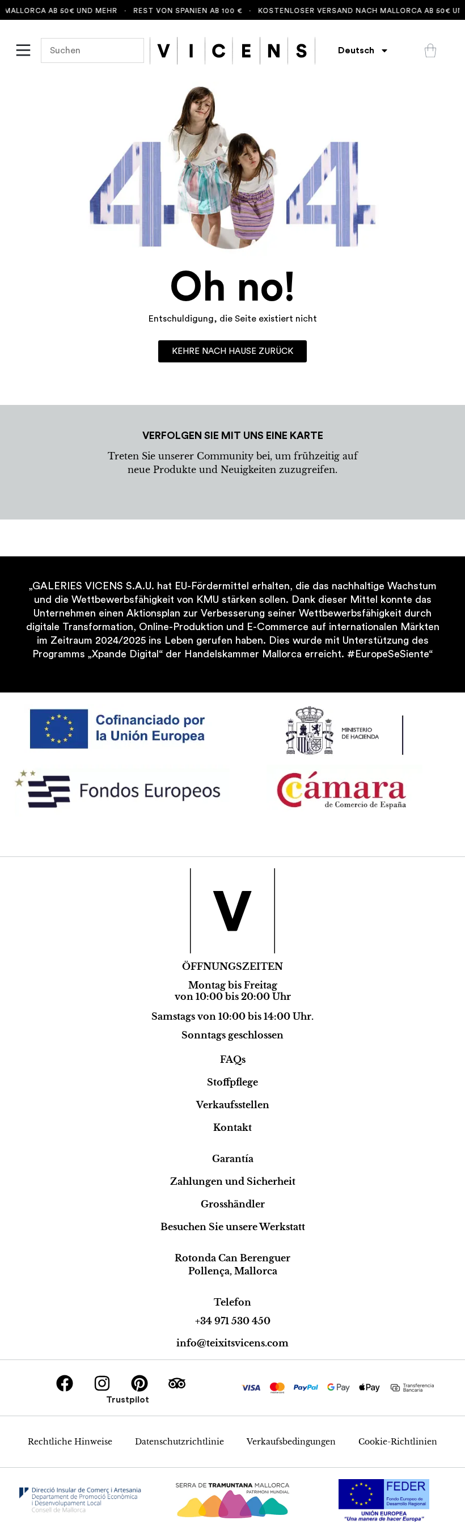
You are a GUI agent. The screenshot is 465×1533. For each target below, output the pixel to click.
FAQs (233, 1059)
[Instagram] (102, 1383)
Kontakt (232, 1127)
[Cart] (430, 50)
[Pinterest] (139, 1383)
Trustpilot (127, 1399)
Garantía (232, 1158)
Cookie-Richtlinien (397, 1442)
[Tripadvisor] (177, 1383)
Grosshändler (233, 1204)
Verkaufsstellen (232, 1104)
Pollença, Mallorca (232, 1271)
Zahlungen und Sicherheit (232, 1181)
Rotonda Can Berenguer (232, 1258)
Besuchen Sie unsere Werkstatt (232, 1226)
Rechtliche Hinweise (70, 1442)
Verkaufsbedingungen (291, 1442)
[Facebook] (65, 1383)
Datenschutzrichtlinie (179, 1442)
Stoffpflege (232, 1082)
